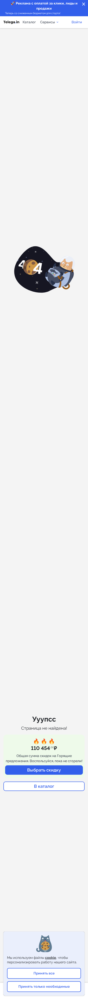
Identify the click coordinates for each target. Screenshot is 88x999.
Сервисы (47, 22)
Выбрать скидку (44, 770)
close (83, 4)
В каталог (44, 786)
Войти (77, 22)
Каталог (29, 22)
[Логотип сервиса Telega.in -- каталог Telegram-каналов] (11, 22)
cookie (50, 958)
